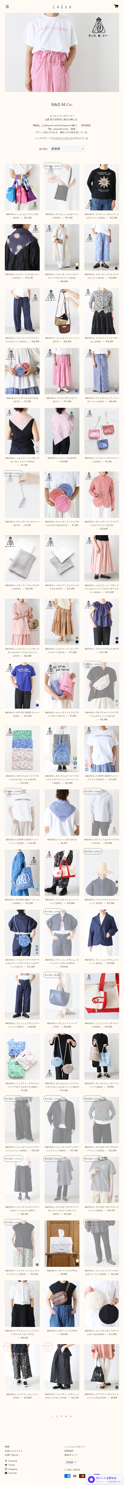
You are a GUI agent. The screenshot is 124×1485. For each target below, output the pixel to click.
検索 (7, 1447)
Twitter (11, 1465)
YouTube (12, 1473)
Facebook (12, 1461)
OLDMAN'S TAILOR (62, 138)
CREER (76, 1470)
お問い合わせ (11, 1455)
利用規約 (68, 1451)
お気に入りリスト (14, 1451)
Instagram (12, 1469)
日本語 (69, 1462)
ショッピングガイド (74, 1447)
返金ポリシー (71, 1455)
